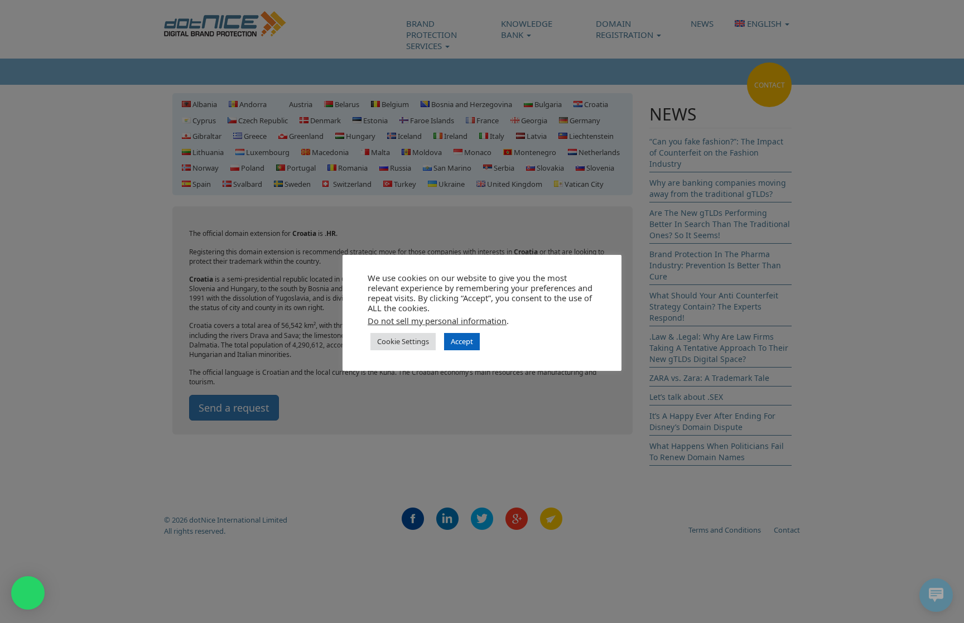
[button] (28, 593)
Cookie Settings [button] (403, 341)
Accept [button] (462, 341)
